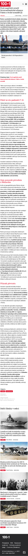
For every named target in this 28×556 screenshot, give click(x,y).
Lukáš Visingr (18, 15)
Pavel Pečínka (9, 470)
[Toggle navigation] (26, 4)
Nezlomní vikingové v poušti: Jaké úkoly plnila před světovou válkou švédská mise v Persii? (13, 494)
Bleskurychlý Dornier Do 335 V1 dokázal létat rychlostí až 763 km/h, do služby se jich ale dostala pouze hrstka (13, 465)
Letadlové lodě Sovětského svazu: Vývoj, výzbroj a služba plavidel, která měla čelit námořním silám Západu (13, 434)
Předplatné (5, 543)
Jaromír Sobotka (10, 498)
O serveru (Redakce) (13, 547)
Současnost (9, 391)
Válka (3, 439)
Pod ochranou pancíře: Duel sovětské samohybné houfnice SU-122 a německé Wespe (13, 523)
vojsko (3, 391)
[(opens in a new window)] (24, 548)
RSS (11, 543)
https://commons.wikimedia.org (7, 400)
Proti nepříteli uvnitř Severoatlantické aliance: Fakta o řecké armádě (12, 79)
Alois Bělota (9, 439)
